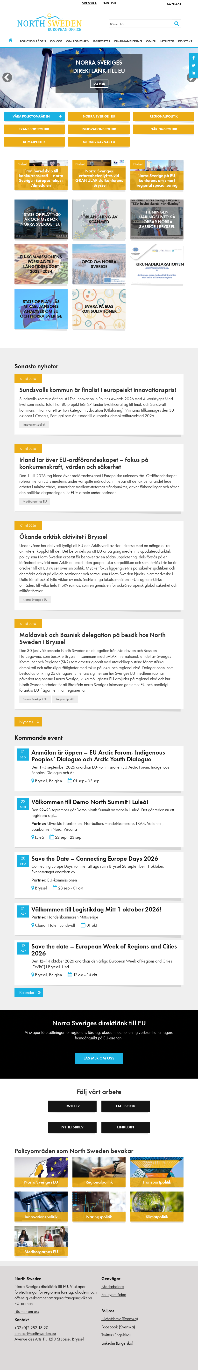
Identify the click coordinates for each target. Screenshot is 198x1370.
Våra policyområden (31, 116)
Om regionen (77, 41)
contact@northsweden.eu (35, 1333)
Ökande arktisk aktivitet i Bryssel (63, 537)
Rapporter (101, 41)
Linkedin (125, 1127)
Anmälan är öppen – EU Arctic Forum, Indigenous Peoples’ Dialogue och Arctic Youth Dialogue (98, 755)
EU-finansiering (128, 41)
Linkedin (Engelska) (117, 1343)
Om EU (151, 41)
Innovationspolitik (99, 129)
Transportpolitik (34, 129)
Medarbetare (112, 1286)
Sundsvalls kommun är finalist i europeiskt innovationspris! (97, 390)
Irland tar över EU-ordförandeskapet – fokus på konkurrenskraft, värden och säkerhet (83, 463)
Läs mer (99, 84)
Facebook (125, 1106)
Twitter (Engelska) (116, 1335)
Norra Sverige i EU (99, 116)
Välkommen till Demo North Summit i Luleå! (89, 802)
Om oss (56, 41)
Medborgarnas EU (99, 142)
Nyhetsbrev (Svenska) (119, 1318)
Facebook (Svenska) (118, 1327)
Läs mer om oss (99, 1058)
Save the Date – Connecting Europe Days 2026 (94, 858)
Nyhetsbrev (72, 1127)
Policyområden (33, 41)
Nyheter (167, 41)
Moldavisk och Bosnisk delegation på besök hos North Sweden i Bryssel (92, 638)
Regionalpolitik (164, 116)
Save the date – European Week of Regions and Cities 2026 (104, 949)
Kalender (26, 992)
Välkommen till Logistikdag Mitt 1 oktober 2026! (96, 909)
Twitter (72, 1106)
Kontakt (174, 3)
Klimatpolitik (34, 142)
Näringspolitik (163, 129)
